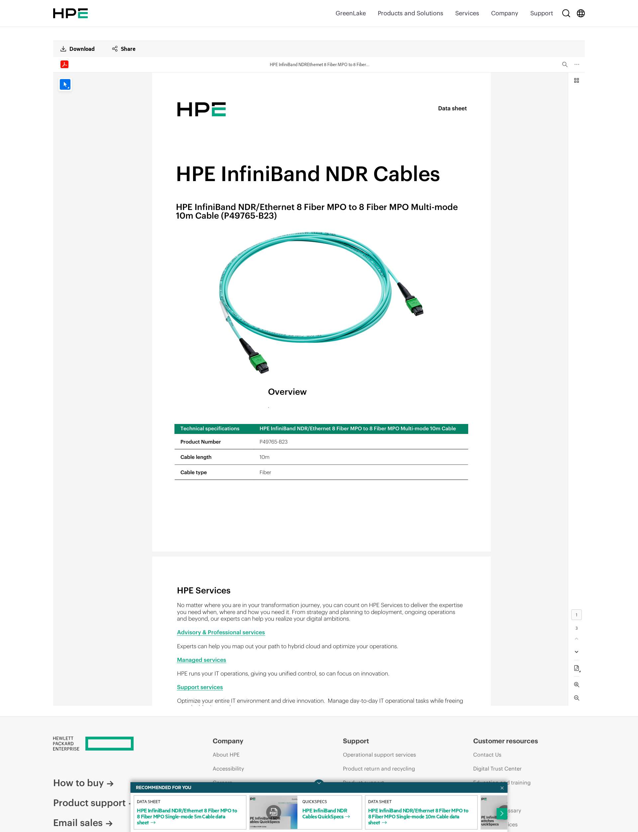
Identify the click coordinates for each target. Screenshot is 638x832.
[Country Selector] (581, 13)
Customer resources (505, 741)
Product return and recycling (379, 768)
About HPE (226, 754)
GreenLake (351, 13)
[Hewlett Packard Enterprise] (70, 13)
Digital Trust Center (497, 768)
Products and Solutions (410, 13)
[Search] (566, 13)
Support (541, 13)
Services (467, 13)
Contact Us (487, 754)
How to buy (78, 783)
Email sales (78, 823)
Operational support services (379, 754)
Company (504, 13)
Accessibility (228, 768)
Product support (89, 803)
